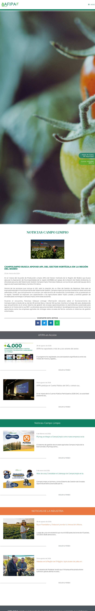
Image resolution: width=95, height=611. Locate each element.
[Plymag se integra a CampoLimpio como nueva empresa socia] (18, 441)
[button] (38, 322)
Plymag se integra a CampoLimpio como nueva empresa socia (60, 437)
